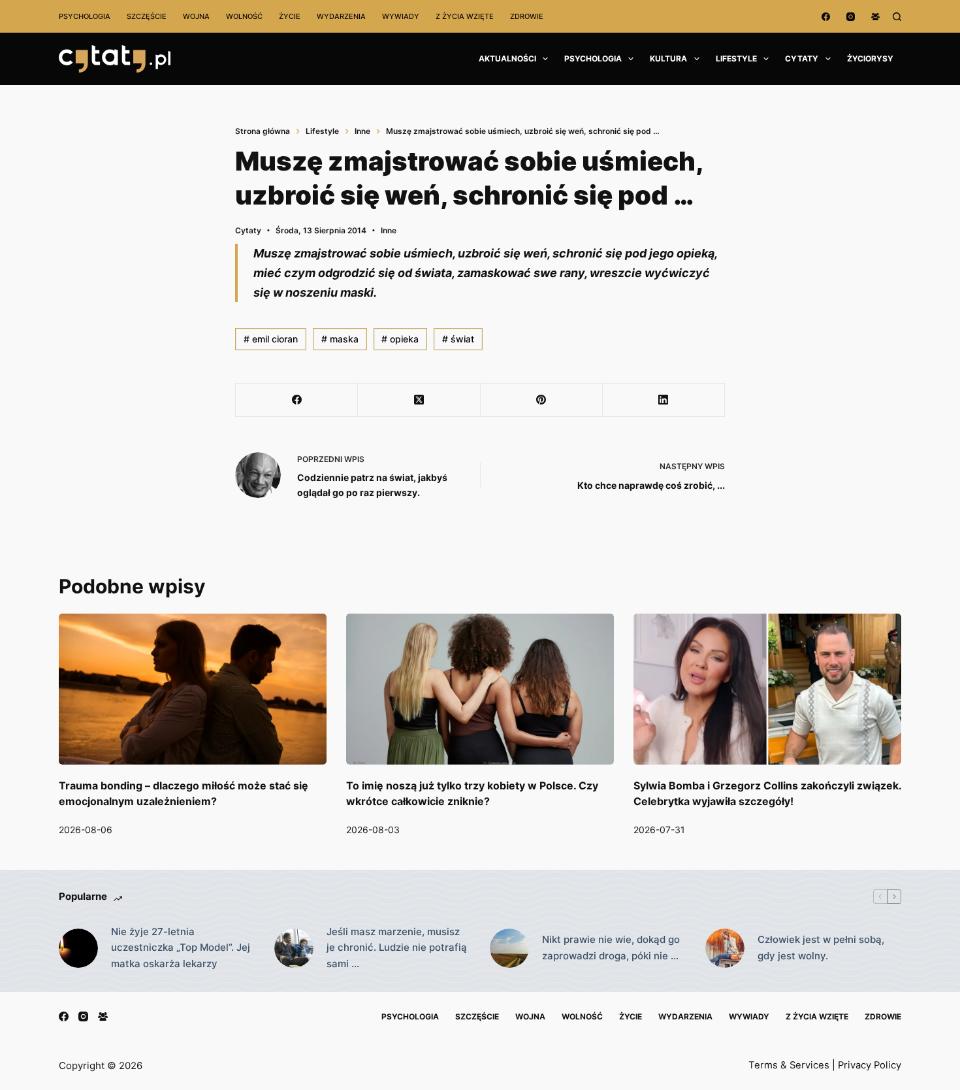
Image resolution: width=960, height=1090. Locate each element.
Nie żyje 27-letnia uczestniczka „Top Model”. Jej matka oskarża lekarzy (180, 947)
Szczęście (147, 16)
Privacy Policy (869, 1065)
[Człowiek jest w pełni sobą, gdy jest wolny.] (724, 948)
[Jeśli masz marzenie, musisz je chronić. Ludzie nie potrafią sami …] (293, 948)
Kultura (668, 58)
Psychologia (84, 16)
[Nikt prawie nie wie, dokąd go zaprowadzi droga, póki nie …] (509, 948)
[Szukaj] (897, 16)
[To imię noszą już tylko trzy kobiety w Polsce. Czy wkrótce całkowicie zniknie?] (480, 689)
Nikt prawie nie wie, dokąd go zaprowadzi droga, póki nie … (611, 947)
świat (458, 338)
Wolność (244, 16)
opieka (400, 338)
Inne (388, 230)
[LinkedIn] (664, 400)
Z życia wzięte (465, 16)
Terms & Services (788, 1065)
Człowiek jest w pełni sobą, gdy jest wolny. (821, 947)
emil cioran (271, 338)
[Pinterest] (542, 400)
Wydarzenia (341, 16)
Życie (289, 16)
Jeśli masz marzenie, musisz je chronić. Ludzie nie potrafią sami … (397, 947)
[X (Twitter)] (419, 400)
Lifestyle (736, 58)
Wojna (196, 16)
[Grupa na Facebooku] (875, 16)
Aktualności (507, 58)
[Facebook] (826, 16)
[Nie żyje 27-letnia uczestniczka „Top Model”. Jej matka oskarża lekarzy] (78, 948)
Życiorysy (870, 58)
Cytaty (801, 58)
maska (340, 338)
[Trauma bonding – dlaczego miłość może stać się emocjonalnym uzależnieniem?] (193, 689)
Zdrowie (526, 16)
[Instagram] (850, 16)
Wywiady (400, 16)
